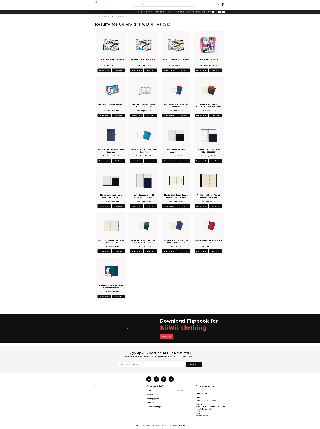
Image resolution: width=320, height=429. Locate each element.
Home (140, 12)
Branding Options (163, 12)
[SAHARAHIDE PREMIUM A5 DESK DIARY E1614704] (176, 226)
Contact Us (179, 12)
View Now (166, 336)
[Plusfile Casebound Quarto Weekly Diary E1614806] (111, 180)
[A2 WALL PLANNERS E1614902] (143, 45)
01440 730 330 (218, 12)
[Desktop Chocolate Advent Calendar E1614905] (143, 90)
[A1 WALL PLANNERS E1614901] (111, 45)
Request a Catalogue (196, 12)
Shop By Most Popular (125, 12)
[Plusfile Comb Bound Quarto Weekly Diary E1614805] (176, 180)
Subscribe (194, 364)
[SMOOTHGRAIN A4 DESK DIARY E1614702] (208, 226)
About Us (149, 12)
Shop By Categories (105, 12)
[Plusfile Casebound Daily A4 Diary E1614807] (176, 135)
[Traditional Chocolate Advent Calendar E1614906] (111, 271)
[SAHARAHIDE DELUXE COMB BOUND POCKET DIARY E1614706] (143, 226)
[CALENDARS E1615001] (208, 45)
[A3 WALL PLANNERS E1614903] (176, 45)
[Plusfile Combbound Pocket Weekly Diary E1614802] (208, 180)
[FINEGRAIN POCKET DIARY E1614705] (176, 90)
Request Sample (104, 70)
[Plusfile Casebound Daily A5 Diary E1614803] (208, 135)
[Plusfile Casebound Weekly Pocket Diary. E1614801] (143, 180)
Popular (104, 16)
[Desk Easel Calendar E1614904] (111, 90)
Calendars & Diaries (117, 16)
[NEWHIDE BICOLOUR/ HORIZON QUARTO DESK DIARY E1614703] (208, 90)
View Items (118, 70)
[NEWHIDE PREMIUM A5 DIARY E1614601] (111, 135)
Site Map (180, 391)
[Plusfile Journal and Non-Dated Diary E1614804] (111, 226)
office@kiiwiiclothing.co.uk (206, 400)
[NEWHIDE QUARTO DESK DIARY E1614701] (143, 135)
